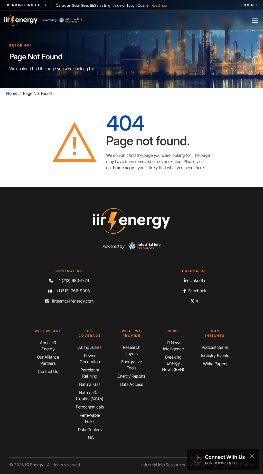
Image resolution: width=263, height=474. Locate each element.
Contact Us (48, 371)
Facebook (196, 290)
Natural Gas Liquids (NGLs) (90, 395)
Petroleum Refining (89, 373)
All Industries (89, 347)
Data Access (131, 384)
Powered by (49, 20)
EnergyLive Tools (131, 364)
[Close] (252, 456)
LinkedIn (197, 280)
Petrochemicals (90, 406)
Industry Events (215, 355)
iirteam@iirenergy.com (72, 301)
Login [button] (248, 5)
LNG (90, 437)
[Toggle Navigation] (255, 20)
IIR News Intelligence (173, 345)
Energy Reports (131, 376)
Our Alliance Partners (48, 360)
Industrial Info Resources (162, 464)
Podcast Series (215, 347)
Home (11, 93)
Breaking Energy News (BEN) (173, 363)
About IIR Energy (48, 345)
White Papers (215, 363)
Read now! (160, 5)
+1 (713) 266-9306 (72, 290)
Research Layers (131, 350)
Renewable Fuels (90, 418)
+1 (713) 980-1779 (72, 280)
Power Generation (90, 358)
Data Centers (89, 429)
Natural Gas (89, 384)
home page (123, 167)
